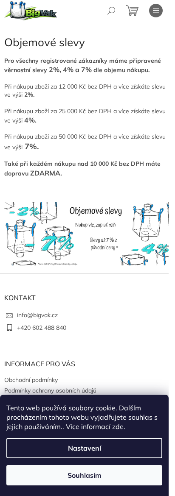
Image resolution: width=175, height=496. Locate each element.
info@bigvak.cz (37, 315)
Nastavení (84, 448)
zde (118, 426)
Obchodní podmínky (31, 380)
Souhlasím (84, 475)
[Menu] (155, 10)
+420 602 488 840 (41, 328)
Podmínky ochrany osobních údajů (50, 390)
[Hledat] (111, 10)
